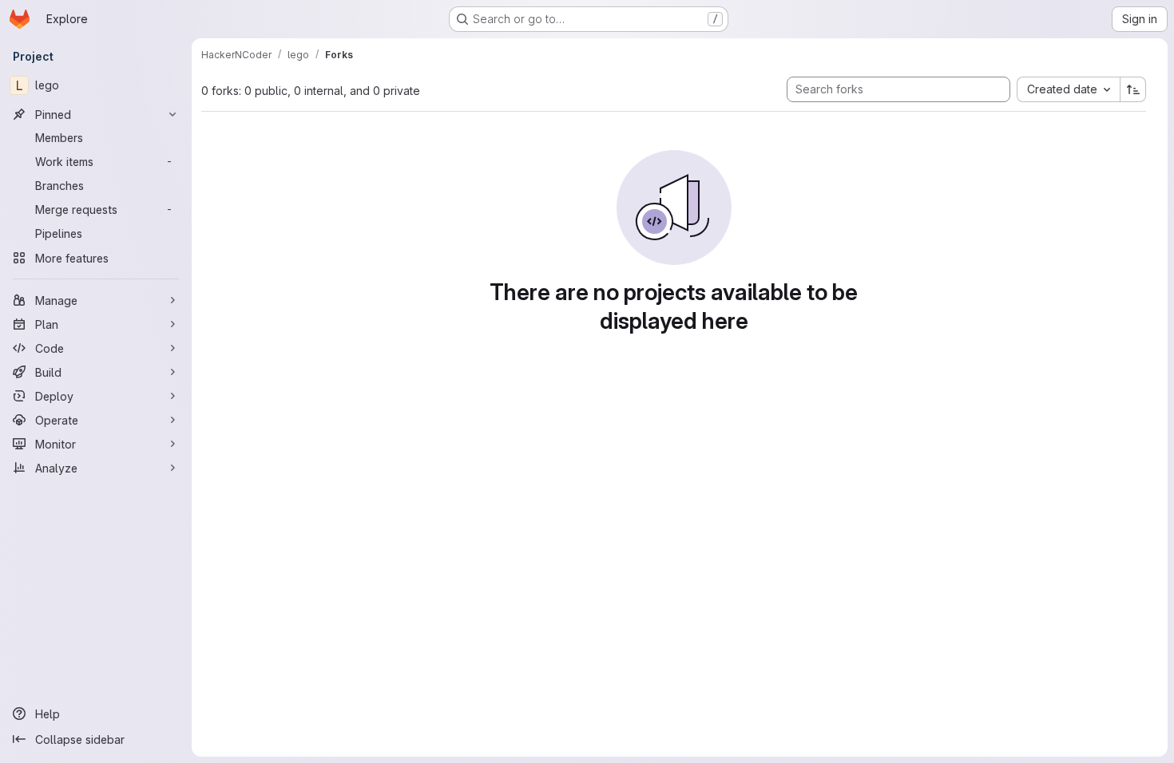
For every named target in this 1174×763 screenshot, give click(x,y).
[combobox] (1068, 89)
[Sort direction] (1133, 89)
